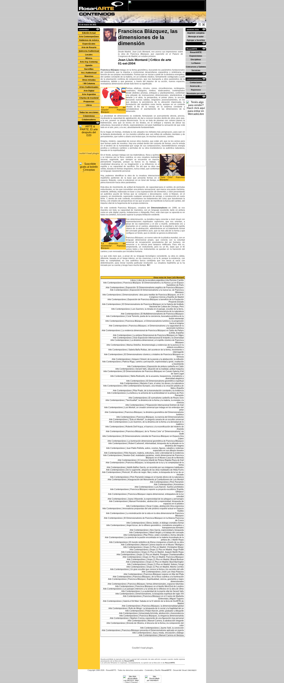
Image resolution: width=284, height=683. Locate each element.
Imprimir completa (195, 33)
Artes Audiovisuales (88, 87)
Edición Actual (89, 33)
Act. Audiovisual (88, 73)
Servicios (195, 70)
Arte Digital (89, 91)
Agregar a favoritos (196, 40)
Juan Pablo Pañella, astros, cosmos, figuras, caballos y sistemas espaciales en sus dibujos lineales (155, 449)
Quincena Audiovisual (89, 51)
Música (88, 58)
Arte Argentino (89, 94)
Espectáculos (89, 44)
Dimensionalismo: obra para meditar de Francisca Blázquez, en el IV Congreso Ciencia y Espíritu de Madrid (153, 296)
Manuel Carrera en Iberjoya (171, 635)
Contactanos (196, 82)
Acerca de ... (196, 86)
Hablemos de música (89, 40)
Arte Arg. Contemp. (89, 62)
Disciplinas (196, 59)
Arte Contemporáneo (89, 36)
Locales (89, 54)
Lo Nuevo (195, 63)
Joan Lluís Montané (133, 60)
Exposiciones (195, 56)
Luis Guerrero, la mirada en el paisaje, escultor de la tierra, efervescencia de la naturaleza (157, 310)
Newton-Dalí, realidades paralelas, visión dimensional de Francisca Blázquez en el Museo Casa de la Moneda (153, 456)
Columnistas (89, 116)
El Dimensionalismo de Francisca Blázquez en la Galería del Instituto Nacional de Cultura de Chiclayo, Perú (153, 305)
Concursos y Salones (196, 67)
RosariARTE (196, 52)
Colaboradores (89, 119)
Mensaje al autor (196, 36)
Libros (89, 105)
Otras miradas (89, 80)
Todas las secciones (88, 112)
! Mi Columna (89, 83)
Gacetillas (89, 69)
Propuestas (88, 101)
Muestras (88, 76)
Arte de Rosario (89, 47)
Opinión (88, 65)
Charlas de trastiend (88, 98)
